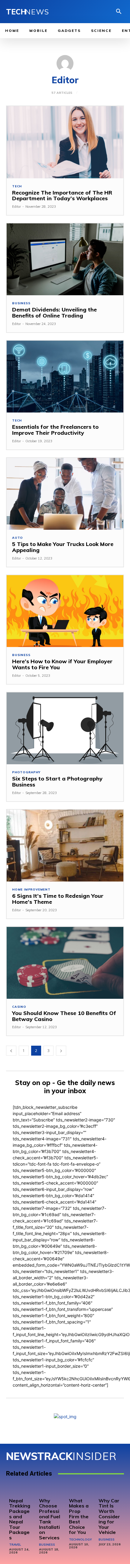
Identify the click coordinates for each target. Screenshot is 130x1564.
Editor (16, 206)
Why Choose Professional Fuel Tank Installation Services (49, 1519)
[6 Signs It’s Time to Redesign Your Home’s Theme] (65, 846)
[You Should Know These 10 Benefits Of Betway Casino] (65, 963)
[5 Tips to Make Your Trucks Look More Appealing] (65, 494)
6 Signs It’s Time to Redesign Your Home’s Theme (57, 898)
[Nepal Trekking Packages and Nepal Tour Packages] (20, 1490)
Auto (17, 537)
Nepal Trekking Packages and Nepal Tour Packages (19, 1519)
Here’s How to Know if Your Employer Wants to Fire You (62, 664)
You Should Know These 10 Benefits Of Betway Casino (64, 1016)
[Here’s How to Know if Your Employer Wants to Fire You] (65, 611)
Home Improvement (31, 889)
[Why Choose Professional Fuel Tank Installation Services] (50, 1490)
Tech (17, 186)
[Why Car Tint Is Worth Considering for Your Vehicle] (109, 1490)
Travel (15, 1545)
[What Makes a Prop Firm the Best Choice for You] (80, 1490)
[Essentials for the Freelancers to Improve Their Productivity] (65, 376)
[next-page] (61, 1051)
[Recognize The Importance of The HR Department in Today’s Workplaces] (65, 142)
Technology (80, 1539)
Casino (19, 1006)
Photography (26, 772)
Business (21, 303)
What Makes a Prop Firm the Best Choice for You (79, 1516)
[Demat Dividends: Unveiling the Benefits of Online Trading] (65, 259)
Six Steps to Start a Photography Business (57, 781)
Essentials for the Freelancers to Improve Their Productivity (55, 429)
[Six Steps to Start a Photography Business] (65, 728)
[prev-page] (11, 1051)
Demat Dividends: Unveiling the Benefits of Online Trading (54, 312)
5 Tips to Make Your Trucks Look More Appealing (62, 547)
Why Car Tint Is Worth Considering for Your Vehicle (109, 1516)
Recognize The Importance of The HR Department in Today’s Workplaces (62, 195)
